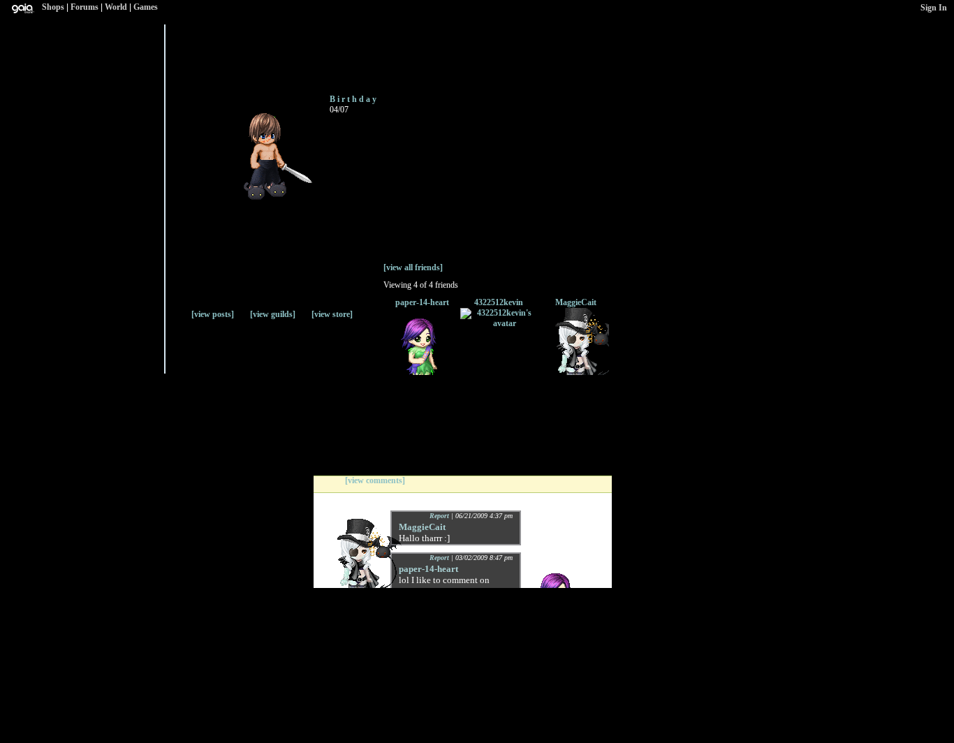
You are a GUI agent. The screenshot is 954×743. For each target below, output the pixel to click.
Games (145, 7)
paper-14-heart (422, 302)
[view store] (332, 314)
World (116, 7)
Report (439, 516)
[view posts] (212, 314)
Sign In (933, 8)
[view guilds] (272, 314)
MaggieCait (575, 302)
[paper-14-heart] (421, 372)
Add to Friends (184, 58)
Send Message (230, 51)
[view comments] (375, 480)
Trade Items (285, 52)
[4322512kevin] (498, 323)
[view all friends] (413, 267)
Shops (53, 7)
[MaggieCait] (575, 372)
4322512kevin (498, 302)
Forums (84, 7)
